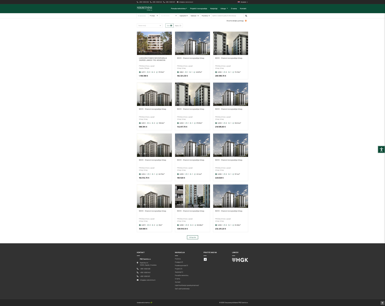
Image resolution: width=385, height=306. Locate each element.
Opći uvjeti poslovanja (182, 289)
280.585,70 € (220, 76)
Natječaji (213, 8)
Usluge (223, 8)
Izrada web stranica (143, 302)
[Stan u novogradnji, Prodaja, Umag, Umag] (192, 43)
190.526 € (181, 178)
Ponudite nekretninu (181, 275)
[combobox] (227, 15)
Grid (168, 25)
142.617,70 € (182, 127)
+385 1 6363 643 (145, 272)
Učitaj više (192, 237)
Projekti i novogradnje (198, 8)
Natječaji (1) (179, 272)
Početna (178, 259)
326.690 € (143, 229)
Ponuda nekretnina (178, 8)
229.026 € (219, 178)
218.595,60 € (220, 127)
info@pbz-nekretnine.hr (148, 280)
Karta (177, 25)
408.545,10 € (182, 229)
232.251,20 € (220, 229)
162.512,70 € (144, 178)
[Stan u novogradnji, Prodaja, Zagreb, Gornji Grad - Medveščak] (154, 43)
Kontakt (243, 8)
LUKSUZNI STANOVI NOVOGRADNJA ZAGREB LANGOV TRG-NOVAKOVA (153, 59)
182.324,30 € (182, 76)
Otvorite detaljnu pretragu (235, 21)
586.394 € (143, 127)
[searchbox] (224, 15)
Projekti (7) (178, 269)
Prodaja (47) (179, 262)
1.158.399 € (143, 76)
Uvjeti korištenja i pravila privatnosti (187, 285)
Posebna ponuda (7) (181, 265)
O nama (234, 8)
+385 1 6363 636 (145, 269)
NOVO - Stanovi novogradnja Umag (190, 58)
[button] (243, 2)
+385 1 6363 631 (145, 276)
